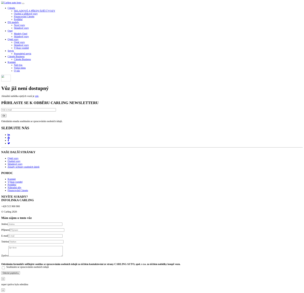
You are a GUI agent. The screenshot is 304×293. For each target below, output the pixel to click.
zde (36, 96)
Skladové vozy (21, 28)
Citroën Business (16, 56)
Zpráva (4, 255)
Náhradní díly (14, 187)
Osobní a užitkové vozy (26, 13)
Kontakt (12, 62)
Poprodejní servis (22, 53)
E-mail (4, 235)
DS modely (13, 22)
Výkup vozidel (21, 48)
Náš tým (18, 65)
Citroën (11, 8)
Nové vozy (19, 25)
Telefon (5, 241)
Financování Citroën (24, 16)
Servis (11, 50)
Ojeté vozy (13, 39)
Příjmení (5, 230)
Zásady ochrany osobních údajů (23, 167)
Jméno (4, 224)
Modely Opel (20, 33)
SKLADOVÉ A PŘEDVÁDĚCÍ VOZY (34, 11)
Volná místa (20, 68)
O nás (17, 70)
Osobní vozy (14, 161)
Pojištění (18, 19)
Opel (10, 30)
